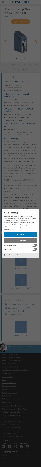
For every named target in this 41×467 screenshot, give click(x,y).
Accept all (20, 234)
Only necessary (20, 240)
